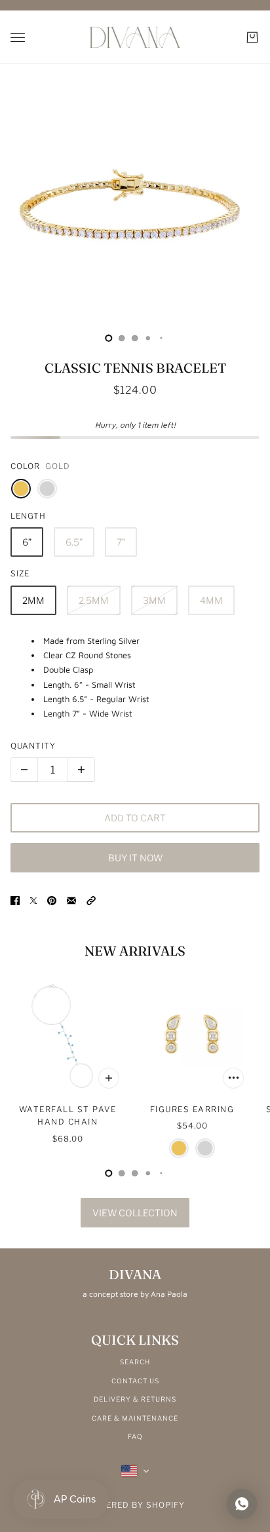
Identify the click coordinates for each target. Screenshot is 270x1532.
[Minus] (24, 769)
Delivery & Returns (135, 1399)
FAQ (135, 1436)
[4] (161, 338)
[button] (91, 900)
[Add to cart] (108, 1078)
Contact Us (135, 1381)
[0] (109, 338)
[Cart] (252, 37)
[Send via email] (71, 900)
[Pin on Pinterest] (52, 900)
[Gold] (21, 488)
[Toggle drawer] (17, 37)
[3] (148, 338)
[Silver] (47, 488)
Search (135, 1362)
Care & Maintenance (135, 1418)
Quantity (33, 746)
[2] (135, 338)
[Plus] (81, 769)
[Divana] (135, 37)
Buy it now (135, 857)
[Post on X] (33, 900)
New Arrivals (135, 951)
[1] (122, 338)
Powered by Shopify (135, 1505)
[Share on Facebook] (15, 900)
